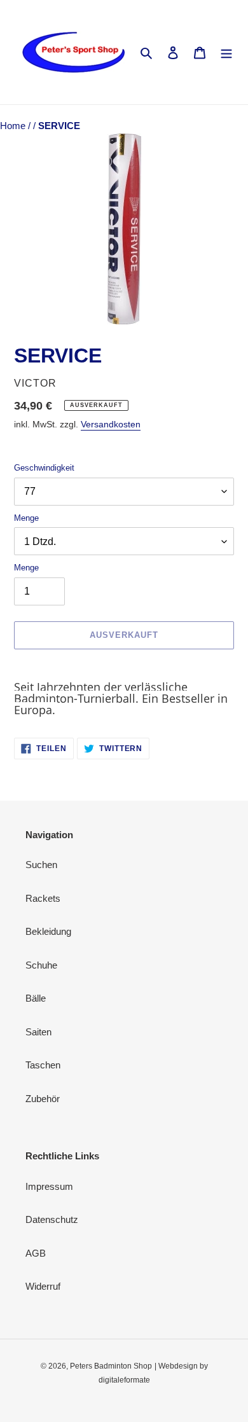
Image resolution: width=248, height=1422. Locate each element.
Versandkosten (111, 424)
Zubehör (42, 1098)
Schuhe (41, 965)
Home (14, 125)
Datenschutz (51, 1219)
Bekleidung (48, 931)
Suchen (41, 864)
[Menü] (226, 52)
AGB (35, 1253)
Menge (26, 518)
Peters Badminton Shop (111, 1366)
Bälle (35, 998)
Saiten (38, 1031)
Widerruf (42, 1286)
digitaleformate (124, 1380)
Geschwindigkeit (44, 468)
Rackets (42, 898)
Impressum (49, 1186)
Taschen (42, 1065)
